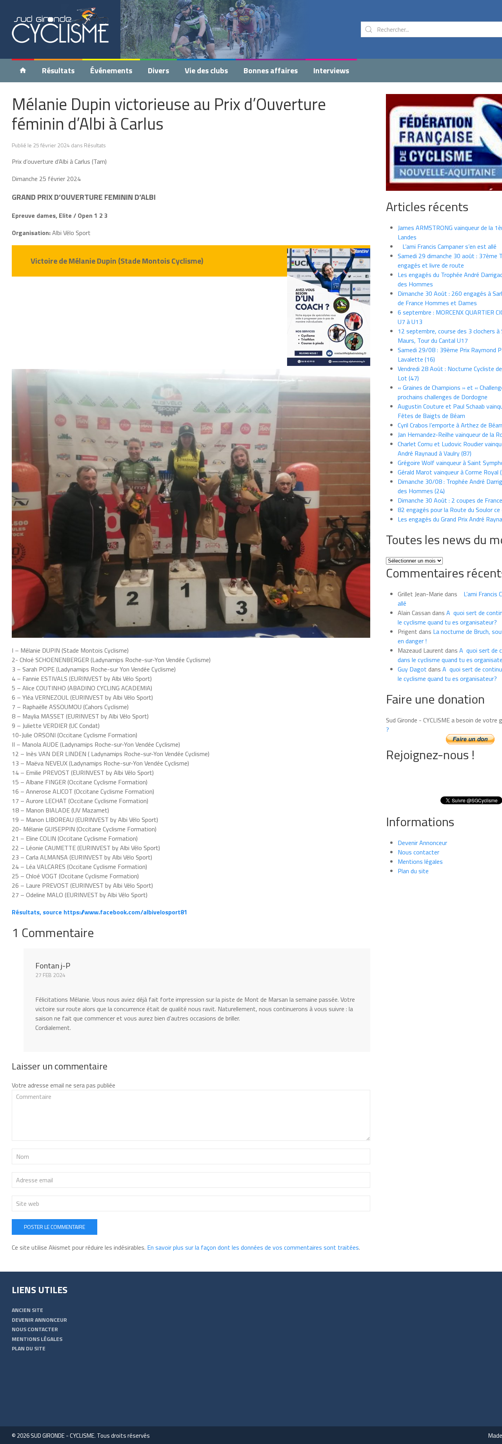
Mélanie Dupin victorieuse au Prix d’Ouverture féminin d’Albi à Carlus (169, 113)
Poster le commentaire (54, 1227)
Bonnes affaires (271, 70)
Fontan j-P (52, 965)
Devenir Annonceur (422, 842)
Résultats (58, 70)
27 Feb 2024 (50, 975)
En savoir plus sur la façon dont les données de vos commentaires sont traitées (253, 1247)
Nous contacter (418, 852)
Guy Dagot (412, 669)
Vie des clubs (206, 70)
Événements (111, 70)
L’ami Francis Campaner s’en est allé (447, 246)
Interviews (331, 70)
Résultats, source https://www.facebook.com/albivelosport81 (99, 912)
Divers (158, 70)
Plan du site (413, 871)
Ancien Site (27, 1310)
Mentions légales (420, 861)
